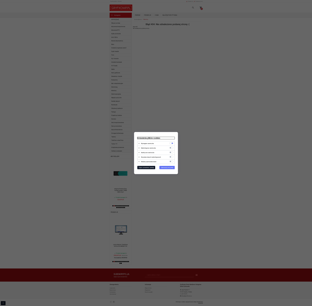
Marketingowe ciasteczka (148, 148)
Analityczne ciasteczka (147, 152)
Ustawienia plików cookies (148, 138)
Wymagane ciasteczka (147, 143)
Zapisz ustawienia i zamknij (146, 167)
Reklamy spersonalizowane (148, 161)
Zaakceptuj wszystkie (167, 167)
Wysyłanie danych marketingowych (151, 157)
